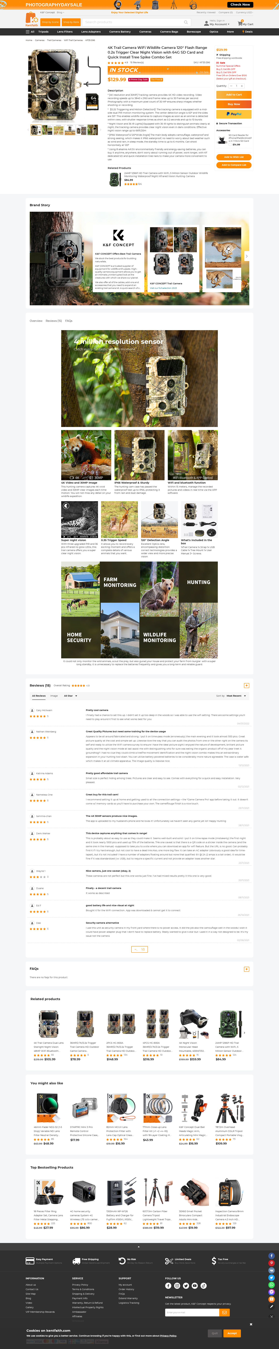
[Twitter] (186, 1286)
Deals (249, 31)
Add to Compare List (234, 165)
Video (29, 1303)
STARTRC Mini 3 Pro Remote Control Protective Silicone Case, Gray (84, 1131)
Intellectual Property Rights (87, 1307)
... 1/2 (140, 949)
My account (125, 1285)
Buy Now (234, 104)
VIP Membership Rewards (40, 1312)
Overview (36, 321)
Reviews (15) (54, 321)
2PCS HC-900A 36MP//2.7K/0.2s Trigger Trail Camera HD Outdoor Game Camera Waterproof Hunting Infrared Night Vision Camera (120, 1047)
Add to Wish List (234, 157)
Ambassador (79, 1312)
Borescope (194, 31)
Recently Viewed (206, 12)
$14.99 (236, 145)
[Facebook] (168, 1286)
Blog (28, 1298)
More (230, 31)
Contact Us (32, 1289)
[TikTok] (204, 1286)
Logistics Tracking (129, 1303)
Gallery (30, 1307)
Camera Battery (120, 31)
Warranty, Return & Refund (87, 1303)
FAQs (68, 321)
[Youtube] (195, 1286)
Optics (214, 31)
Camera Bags (169, 31)
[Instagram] (177, 1286)
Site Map (31, 1294)
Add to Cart (234, 94)
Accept (232, 1333)
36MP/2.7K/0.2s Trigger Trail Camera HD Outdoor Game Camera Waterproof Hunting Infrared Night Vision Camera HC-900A (84, 1047)
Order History (126, 1289)
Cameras (145, 31)
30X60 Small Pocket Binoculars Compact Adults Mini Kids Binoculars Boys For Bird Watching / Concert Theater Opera (193, 1216)
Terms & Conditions (83, 1289)
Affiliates (77, 1316)
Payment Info (80, 1298)
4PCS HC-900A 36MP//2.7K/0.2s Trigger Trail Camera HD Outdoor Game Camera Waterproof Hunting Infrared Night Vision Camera (157, 1047)
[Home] (32, 19)
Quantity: (221, 86)
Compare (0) (226, 12)
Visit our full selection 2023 (163, 288)
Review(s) (137, 62)
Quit (215, 1333)
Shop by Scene (50, 22)
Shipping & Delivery (83, 1294)
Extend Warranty (128, 1298)
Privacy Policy (80, 1285)
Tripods (43, 31)
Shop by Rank (71, 22)
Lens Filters (64, 31)
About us (31, 1285)
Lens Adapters (91, 31)
